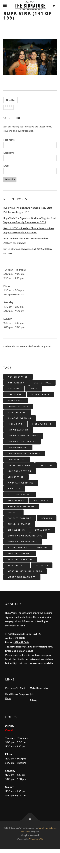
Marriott (14, 489)
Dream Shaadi (40, 394)
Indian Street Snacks (22, 441)
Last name (8, 152)
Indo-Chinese (16, 459)
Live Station (16, 477)
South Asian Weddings (22, 541)
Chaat (34, 388)
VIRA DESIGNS (36, 839)
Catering (14, 388)
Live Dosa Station (19, 471)
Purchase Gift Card (15, 688)
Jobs (32, 694)
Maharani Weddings (21, 483)
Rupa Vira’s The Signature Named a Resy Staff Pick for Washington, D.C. (27, 209)
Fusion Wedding (18, 406)
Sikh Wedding (16, 530)
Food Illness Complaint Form (17, 696)
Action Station (18, 377)
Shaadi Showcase (19, 524)
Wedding (42, 547)
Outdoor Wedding (20, 494)
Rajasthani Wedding (21, 506)
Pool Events (16, 500)
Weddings (42, 565)
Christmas (15, 394)
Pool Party (41, 500)
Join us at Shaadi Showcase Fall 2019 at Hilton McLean (27, 251)
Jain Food (46, 465)
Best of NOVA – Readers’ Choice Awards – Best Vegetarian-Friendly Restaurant (28, 230)
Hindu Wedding (41, 424)
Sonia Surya (43, 530)
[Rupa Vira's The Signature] (30, 5)
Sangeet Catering (20, 518)
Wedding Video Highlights (25, 571)
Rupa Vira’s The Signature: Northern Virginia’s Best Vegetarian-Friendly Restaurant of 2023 (29, 220)
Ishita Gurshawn (19, 465)
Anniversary (16, 383)
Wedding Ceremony (20, 559)
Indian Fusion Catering (23, 436)
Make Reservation (39, 688)
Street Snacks (17, 547)
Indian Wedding (18, 447)
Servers (46, 518)
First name (9, 139)
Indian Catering (18, 430)
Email (6, 165)
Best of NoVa (42, 383)
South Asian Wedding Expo (25, 536)
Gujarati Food (17, 412)
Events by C (15, 400)
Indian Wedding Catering (24, 453)
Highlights (15, 424)
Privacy (34, 700)
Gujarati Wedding (19, 418)
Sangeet (13, 512)
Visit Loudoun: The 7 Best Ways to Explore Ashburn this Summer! (25, 240)
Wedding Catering (20, 553)
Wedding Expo (17, 565)
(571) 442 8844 (21, 642)
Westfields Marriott (22, 577)
